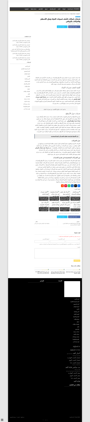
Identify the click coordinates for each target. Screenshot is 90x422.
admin (78, 23)
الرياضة (64, 9)
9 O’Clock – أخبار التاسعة (73, 9)
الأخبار (59, 9)
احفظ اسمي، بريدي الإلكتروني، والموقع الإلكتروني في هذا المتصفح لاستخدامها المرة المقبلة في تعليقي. (59, 244)
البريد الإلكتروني (61, 239)
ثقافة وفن (41, 9)
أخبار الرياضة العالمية (25, 68)
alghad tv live (75, 350)
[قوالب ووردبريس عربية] (43, 419)
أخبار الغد (76, 353)
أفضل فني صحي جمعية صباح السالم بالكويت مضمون (73, 272)
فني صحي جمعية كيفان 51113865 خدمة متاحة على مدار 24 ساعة (42, 272)
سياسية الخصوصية (13, 417)
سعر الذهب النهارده (74, 373)
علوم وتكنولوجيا (26, 106)
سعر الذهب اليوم (75, 375)
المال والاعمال (53, 9)
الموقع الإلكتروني (46, 239)
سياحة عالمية (27, 101)
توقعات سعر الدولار (77, 369)
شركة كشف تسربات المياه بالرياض (72, 213)
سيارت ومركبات (26, 103)
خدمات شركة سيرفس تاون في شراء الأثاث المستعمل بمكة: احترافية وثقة (58, 272)
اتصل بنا (18, 417)
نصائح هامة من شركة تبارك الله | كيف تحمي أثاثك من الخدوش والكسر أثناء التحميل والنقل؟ (20, 50)
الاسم (78, 239)
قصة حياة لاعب (27, 109)
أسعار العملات (27, 73)
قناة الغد (77, 381)
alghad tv (76, 346)
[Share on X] (75, 185)
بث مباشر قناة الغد (72, 367)
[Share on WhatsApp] (69, 185)
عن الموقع (22, 417)
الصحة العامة (27, 81)
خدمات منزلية (33, 9)
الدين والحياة (27, 78)
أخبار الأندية (27, 66)
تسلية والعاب (27, 86)
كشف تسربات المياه (62, 213)
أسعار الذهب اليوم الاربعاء (76, 355)
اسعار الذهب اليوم (74, 360)
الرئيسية (77, 13)
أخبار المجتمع (27, 71)
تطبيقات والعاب (26, 91)
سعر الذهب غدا (75, 378)
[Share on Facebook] (78, 185)
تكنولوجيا (27, 9)
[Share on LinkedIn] (72, 185)
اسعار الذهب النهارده (73, 357)
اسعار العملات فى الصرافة (76, 364)
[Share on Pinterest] (65, 185)
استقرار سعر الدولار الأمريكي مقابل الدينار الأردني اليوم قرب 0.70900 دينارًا (21, 41)
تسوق (46, 9)
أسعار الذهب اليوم (69, 353)
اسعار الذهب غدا (75, 363)
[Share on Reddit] (62, 185)
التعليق (78, 247)
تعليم (29, 93)
